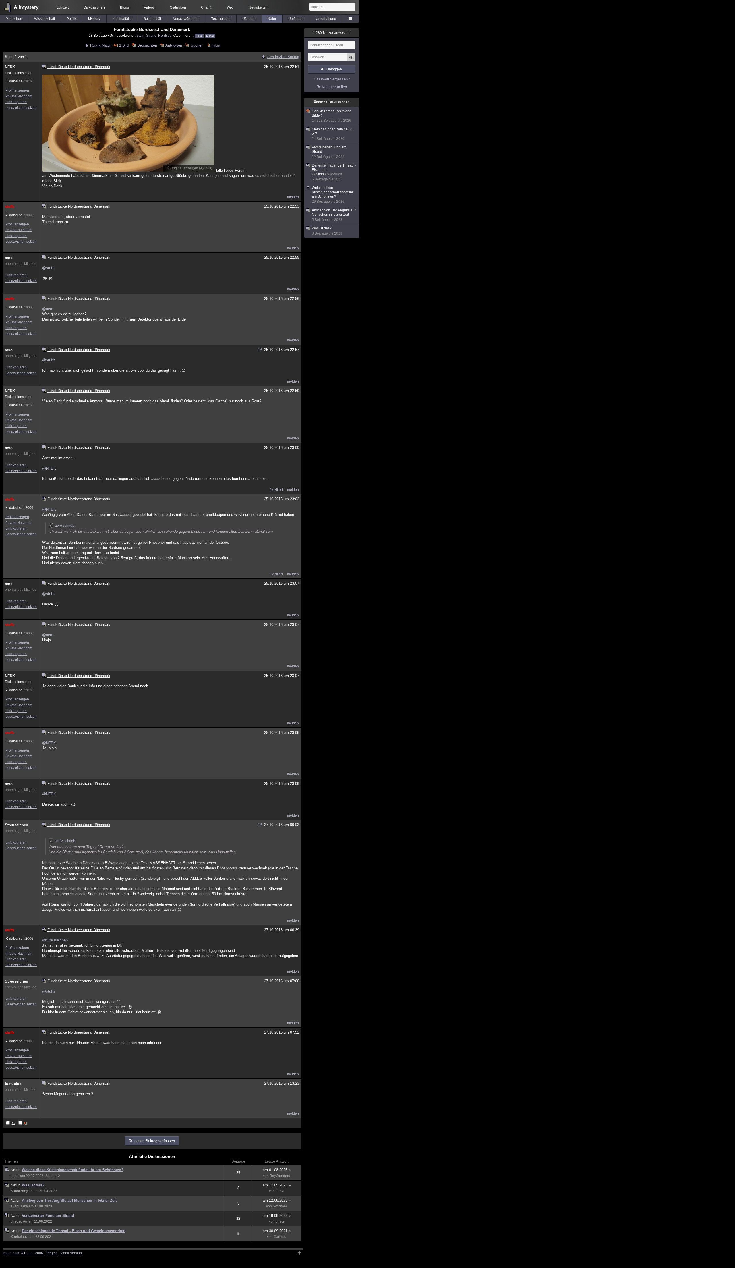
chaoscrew (19, 1221)
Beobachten (147, 45)
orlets (15, 1176)
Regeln (52, 1253)
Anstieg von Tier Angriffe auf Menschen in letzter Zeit (69, 1200)
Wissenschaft (44, 19)
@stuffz (48, 268)
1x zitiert (276, 490)
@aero (47, 309)
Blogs (124, 7)
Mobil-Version (71, 1253)
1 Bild (124, 45)
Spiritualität (152, 19)
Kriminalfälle (122, 19)
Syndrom (280, 1206)
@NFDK (49, 468)
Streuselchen (16, 825)
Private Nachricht (18, 96)
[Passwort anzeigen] (351, 60)
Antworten (173, 45)
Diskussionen (94, 7)
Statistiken (178, 7)
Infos (216, 45)
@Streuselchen (55, 940)
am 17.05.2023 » (277, 1185)
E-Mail (210, 35)
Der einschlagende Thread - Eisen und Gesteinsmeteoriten (73, 1231)
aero (9, 258)
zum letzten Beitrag (283, 57)
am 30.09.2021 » (277, 1231)
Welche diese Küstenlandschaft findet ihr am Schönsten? (72, 1170)
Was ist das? (33, 1185)
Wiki (230, 7)
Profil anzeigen (17, 90)
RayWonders (280, 1176)
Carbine (280, 1236)
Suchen (197, 45)
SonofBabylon (22, 1191)
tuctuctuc (13, 1084)
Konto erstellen (334, 87)
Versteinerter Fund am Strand (48, 1215)
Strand (151, 35)
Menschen (14, 19)
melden (293, 197)
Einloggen (334, 69)
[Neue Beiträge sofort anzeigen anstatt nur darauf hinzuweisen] (23, 1123)
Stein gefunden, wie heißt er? (331, 134)
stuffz (10, 206)
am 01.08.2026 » (277, 1170)
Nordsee (165, 35)
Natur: (16, 1170)
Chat (206, 7)
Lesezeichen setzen (21, 108)
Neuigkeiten (258, 7)
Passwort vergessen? (332, 79)
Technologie (221, 19)
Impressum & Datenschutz (23, 1253)
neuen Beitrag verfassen (154, 1141)
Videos (149, 7)
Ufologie (249, 19)
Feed (199, 35)
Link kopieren (16, 102)
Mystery (94, 19)
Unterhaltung (326, 19)
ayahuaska (19, 1206)
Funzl (280, 1191)
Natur (272, 19)
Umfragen (296, 19)
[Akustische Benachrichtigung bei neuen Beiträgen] (11, 1123)
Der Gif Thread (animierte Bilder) (331, 116)
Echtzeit (62, 7)
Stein (140, 35)
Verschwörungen (186, 19)
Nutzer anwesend (332, 33)
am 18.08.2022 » (277, 1215)
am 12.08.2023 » (277, 1200)
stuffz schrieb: (65, 841)
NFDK (10, 67)
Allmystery (26, 7)
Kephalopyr (20, 1236)
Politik (71, 19)
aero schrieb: (65, 526)
